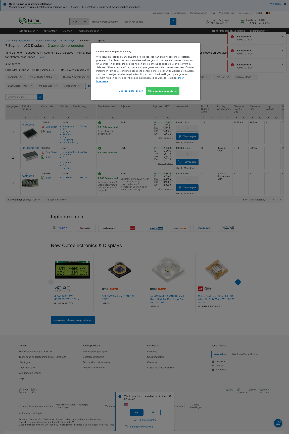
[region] (145, 71)
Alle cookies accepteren (163, 91)
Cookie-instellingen (131, 90)
